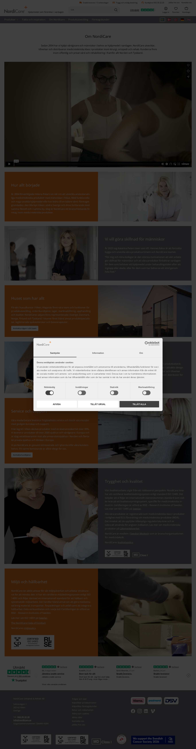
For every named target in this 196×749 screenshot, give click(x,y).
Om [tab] (141, 353)
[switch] (82, 393)
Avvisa (57, 404)
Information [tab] (98, 353)
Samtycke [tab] (55, 353)
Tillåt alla (139, 404)
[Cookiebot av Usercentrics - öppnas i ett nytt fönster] (146, 343)
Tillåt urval (98, 404)
